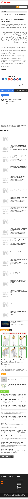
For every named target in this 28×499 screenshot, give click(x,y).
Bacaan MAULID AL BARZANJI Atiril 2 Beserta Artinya (13, 400)
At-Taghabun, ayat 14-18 (7, 449)
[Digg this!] (14, 79)
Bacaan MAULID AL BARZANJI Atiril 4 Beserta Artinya (13, 405)
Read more (3, 374)
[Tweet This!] (6, 79)
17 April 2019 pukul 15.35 (16, 99)
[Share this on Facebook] (3, 79)
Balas (7, 103)
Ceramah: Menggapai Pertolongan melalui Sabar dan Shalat (13, 436)
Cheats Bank (8, 99)
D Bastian (5, 482)
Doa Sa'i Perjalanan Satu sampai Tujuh (17, 384)
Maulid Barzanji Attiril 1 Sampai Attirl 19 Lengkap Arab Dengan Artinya (14, 422)
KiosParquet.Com (12, 495)
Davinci (4, 484)
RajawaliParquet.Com (20, 495)
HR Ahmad (4, 11)
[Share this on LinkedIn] (20, 79)
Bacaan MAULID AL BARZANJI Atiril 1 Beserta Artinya (13, 411)
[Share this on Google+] (9, 79)
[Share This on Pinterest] (17, 79)
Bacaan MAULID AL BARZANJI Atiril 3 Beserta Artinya (13, 394)
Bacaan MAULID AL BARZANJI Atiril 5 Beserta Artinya (13, 416)
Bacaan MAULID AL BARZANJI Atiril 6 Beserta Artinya (13, 430)
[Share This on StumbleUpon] (11, 79)
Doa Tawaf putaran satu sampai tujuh (16, 378)
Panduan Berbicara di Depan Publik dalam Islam (12, 442)
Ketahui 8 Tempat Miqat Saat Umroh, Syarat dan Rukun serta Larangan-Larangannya (12, 362)
